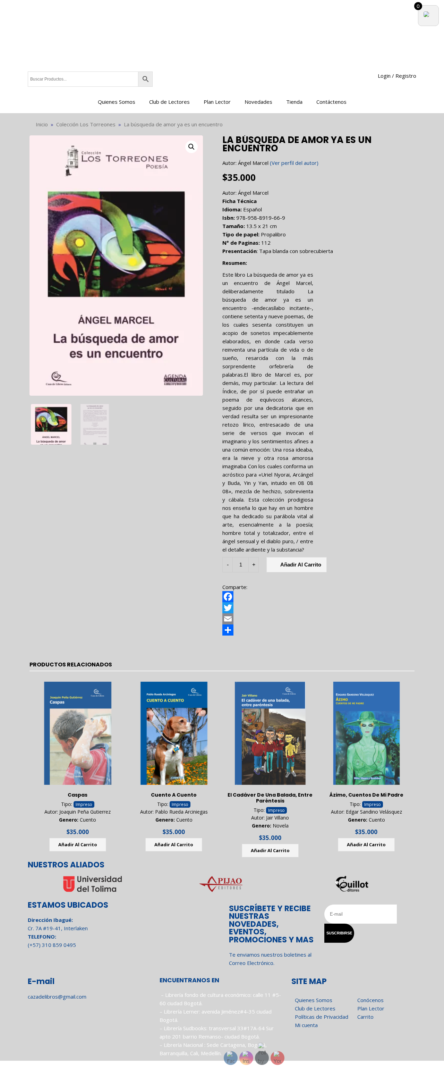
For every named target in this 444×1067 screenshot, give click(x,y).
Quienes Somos (116, 101)
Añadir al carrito (300, 565)
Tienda (294, 101)
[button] (191, 147)
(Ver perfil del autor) (294, 162)
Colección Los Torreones (86, 124)
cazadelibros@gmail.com (57, 996)
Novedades (258, 101)
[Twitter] (318, 607)
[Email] (318, 618)
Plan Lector (217, 101)
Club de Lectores (169, 101)
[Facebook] (318, 596)
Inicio (42, 124)
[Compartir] (318, 630)
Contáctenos (331, 101)
